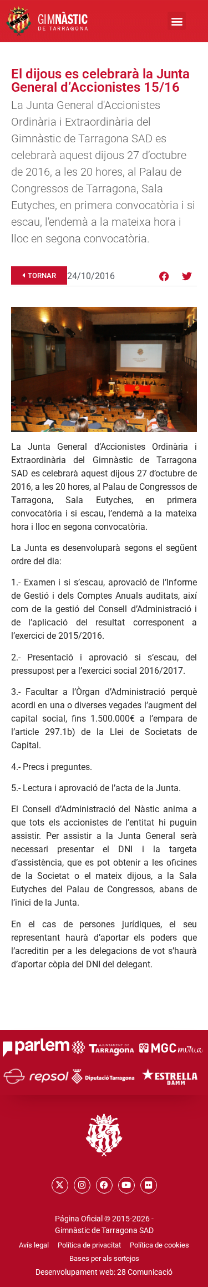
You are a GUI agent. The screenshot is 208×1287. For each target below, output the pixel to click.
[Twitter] (187, 276)
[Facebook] (164, 276)
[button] (177, 21)
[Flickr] (148, 1185)
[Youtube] (126, 1185)
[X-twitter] (60, 1185)
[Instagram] (82, 1185)
